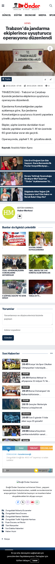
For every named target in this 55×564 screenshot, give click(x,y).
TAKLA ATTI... (35, 296)
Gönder (8, 338)
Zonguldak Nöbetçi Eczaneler (18, 511)
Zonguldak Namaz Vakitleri (17, 517)
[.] (14, 239)
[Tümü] (51, 353)
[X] (23, 502)
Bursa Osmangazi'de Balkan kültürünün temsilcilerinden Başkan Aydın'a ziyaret (35, 393)
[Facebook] (18, 502)
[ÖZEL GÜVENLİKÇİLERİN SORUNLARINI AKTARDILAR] (14, 262)
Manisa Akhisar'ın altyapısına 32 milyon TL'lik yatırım (34, 380)
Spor (25, 360)
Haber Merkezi (25, 211)
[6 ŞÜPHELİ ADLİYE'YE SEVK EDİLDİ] (14, 287)
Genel (27, 23)
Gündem (26, 414)
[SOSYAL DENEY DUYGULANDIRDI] (41, 239)
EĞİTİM (18, 15)
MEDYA (42, 15)
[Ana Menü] (3, 6)
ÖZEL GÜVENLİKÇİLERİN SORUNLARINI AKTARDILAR (13, 273)
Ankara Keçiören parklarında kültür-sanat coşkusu (33, 433)
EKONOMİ (30, 15)
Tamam (34, 560)
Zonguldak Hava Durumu (16, 513)
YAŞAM (26, 374)
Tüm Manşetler (12, 525)
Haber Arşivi (10, 531)
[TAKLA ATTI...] (41, 287)
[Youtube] (32, 502)
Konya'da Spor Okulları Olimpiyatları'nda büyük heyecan (36, 366)
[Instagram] (27, 502)
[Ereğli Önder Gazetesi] (26, 6)
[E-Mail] (19, 216)
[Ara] (50, 6)
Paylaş (8, 79)
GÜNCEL (6, 15)
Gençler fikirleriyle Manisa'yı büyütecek (34, 406)
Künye (7, 539)
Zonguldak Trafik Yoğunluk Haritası (20, 519)
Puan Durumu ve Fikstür (15, 522)
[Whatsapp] (37, 502)
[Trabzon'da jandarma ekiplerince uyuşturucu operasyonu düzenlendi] (27, 60)
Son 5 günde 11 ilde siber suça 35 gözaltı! (34, 419)
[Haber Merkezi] (8, 212)
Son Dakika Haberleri (14, 528)
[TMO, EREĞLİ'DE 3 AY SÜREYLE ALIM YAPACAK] (41, 262)
